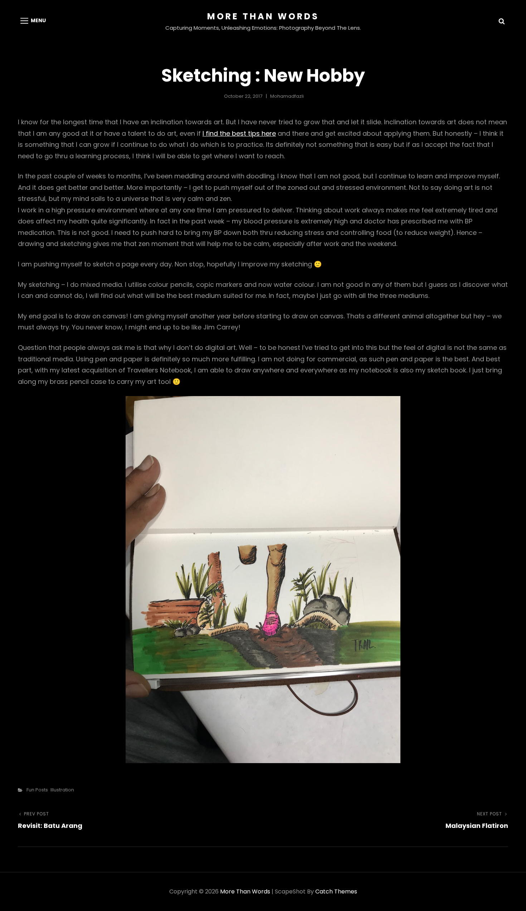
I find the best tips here (239, 133)
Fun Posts (37, 789)
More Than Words (263, 16)
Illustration (62, 789)
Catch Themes (336, 891)
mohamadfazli (287, 96)
